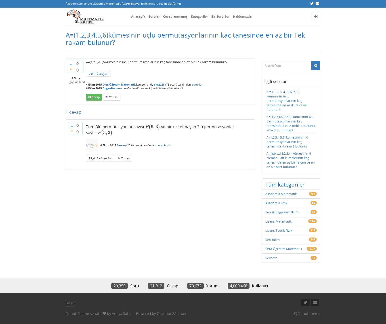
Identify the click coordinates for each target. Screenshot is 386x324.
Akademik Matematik (281, 194)
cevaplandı (163, 145)
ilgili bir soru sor (101, 158)
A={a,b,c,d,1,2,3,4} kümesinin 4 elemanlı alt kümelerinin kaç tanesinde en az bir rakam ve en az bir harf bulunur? (290, 160)
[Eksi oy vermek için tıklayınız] (70, 69)
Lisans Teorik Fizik (278, 230)
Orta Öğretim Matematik (119, 84)
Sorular (154, 16)
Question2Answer (172, 313)
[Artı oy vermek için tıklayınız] (70, 64)
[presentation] (152, 126)
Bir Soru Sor (220, 16)
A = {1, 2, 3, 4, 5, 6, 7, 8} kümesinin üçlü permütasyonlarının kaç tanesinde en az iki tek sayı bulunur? (286, 101)
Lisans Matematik (278, 221)
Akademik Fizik (276, 203)
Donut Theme (77, 313)
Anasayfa (138, 16)
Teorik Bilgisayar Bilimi (282, 212)
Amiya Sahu (122, 313)
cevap (96, 97)
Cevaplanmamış (175, 16)
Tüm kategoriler (285, 184)
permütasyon (98, 73)
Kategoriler (199, 16)
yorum (113, 97)
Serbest (271, 258)
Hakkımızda (242, 16)
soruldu (196, 84)
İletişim (70, 303)
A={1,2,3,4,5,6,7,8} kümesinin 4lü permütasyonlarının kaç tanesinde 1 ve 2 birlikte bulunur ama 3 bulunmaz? (291, 123)
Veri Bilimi (273, 240)
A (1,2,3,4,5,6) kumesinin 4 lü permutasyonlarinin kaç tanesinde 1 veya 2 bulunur (287, 141)
